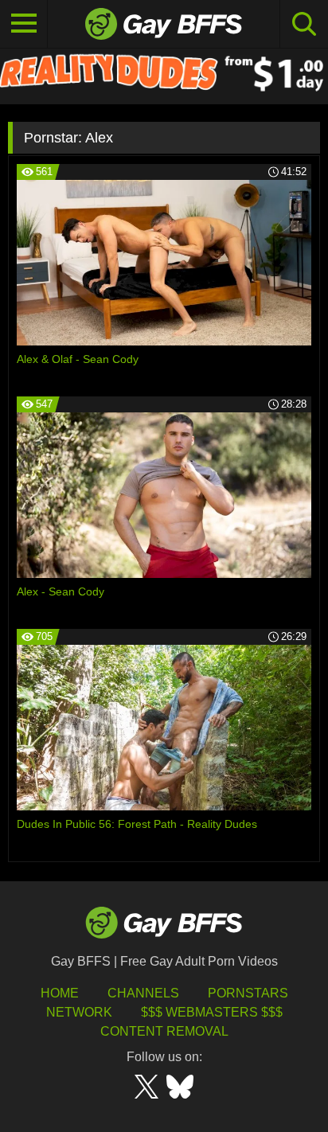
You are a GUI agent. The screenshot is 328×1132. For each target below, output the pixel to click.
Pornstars (248, 993)
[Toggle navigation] (24, 24)
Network (79, 1012)
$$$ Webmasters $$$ (212, 1012)
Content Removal (164, 1031)
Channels (143, 993)
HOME (60, 993)
